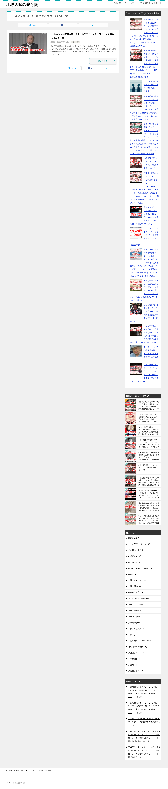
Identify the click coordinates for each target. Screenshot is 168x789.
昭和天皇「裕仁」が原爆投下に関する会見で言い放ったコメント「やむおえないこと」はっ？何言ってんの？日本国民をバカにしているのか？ (148, 456)
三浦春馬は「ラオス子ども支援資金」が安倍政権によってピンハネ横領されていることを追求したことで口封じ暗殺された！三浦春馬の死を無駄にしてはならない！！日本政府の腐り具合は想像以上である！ (144, 32)
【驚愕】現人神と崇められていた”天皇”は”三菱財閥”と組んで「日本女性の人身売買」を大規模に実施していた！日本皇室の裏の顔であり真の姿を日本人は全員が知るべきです (148, 405)
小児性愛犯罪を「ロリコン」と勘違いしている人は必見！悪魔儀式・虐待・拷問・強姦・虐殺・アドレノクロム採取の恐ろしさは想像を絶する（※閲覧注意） (148, 418)
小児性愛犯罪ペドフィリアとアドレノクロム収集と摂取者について (148, 467)
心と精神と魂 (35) (135, 550)
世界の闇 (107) (134, 586)
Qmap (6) (132, 574)
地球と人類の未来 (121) (138, 604)
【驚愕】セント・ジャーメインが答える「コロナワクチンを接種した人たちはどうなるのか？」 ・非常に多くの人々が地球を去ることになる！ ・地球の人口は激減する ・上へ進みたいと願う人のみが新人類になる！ (148, 494)
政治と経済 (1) (134, 538)
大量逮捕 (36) (134, 623)
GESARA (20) (134, 562)
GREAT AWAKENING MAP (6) (140, 568)
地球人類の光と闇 (22, 4)
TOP (17, 770)
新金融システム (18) (136, 653)
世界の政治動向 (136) (137, 580)
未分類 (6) (132, 665)
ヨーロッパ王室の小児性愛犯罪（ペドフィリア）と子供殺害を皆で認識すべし (151, 353)
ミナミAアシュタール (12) (139, 544)
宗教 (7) (131, 635)
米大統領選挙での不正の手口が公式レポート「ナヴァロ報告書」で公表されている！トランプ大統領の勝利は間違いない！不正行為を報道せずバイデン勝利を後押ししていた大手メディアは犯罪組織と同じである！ (144, 63)
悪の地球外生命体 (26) (137, 647)
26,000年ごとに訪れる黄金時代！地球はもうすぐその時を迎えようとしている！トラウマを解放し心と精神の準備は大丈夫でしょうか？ (148, 519)
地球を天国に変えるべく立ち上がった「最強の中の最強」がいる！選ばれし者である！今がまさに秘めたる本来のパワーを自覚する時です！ (144, 290)
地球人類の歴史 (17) (136, 610)
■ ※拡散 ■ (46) (134, 556)
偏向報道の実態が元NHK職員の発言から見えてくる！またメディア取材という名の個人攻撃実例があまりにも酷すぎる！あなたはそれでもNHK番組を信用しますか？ (148, 506)
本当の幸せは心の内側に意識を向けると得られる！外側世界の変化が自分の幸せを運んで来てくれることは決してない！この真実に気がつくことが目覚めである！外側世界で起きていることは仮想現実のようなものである (144, 262)
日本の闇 (76, 42)
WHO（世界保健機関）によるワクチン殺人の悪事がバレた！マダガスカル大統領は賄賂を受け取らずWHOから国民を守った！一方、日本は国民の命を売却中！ (148, 430)
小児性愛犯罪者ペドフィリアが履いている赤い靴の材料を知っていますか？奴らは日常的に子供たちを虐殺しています (148, 481)
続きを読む (103, 61)
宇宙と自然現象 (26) (136, 629)
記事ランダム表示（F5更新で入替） (143, 13)
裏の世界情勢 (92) (135, 671)
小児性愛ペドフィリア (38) (139, 641)
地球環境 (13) (134, 616)
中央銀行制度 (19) (135, 592)
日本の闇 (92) (134, 659)
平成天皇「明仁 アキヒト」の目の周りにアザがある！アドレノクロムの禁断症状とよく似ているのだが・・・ (144, 734)
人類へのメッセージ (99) (138, 598)
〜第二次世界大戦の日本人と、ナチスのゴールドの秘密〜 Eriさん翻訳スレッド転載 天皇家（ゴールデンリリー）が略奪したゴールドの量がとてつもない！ (148, 443)
